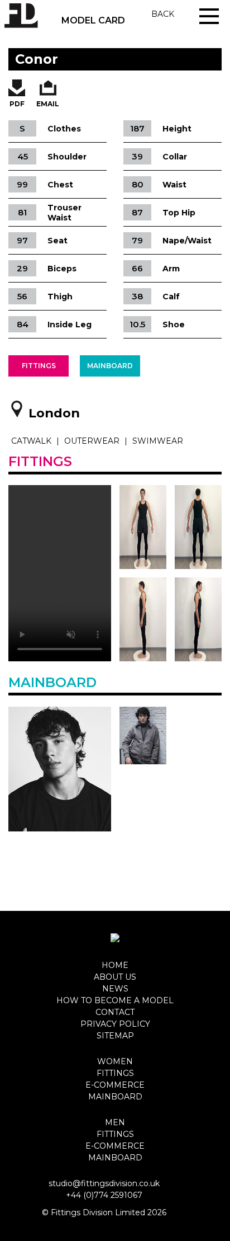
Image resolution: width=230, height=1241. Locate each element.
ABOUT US (115, 977)
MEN (115, 1122)
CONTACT (115, 1012)
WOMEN (115, 1061)
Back (162, 14)
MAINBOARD (115, 1097)
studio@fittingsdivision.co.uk (104, 1183)
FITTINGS (115, 1073)
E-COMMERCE (115, 1085)
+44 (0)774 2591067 (104, 1195)
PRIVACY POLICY (115, 1024)
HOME (115, 965)
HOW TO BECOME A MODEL (115, 1000)
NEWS (115, 989)
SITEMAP (115, 1036)
